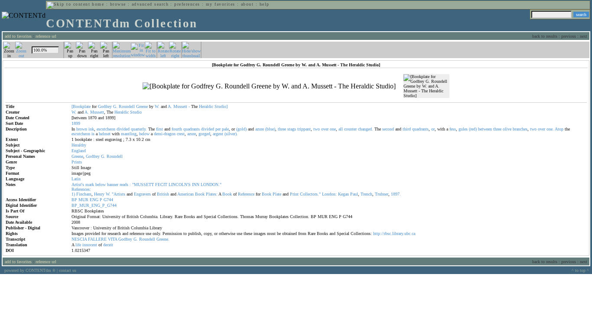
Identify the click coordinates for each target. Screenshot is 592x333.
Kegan (343, 194)
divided (123, 129)
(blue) (270, 129)
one (333, 129)
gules (463, 129)
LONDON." (211, 184)
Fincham (83, 194)
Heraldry (79, 145)
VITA (112, 239)
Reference (246, 194)
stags (291, 129)
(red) (473, 129)
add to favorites (18, 36)
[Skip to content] (68, 4)
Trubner (381, 194)
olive (507, 129)
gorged (204, 133)
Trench (366, 194)
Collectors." (310, 194)
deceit (108, 244)
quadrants (191, 129)
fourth (177, 129)
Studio (136, 112)
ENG (94, 199)
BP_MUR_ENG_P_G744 (94, 205)
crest (181, 133)
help (265, 4)
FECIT (161, 184)
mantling (129, 133)
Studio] (221, 106)
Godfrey (105, 106)
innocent (89, 244)
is (92, 133)
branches (520, 129)
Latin (76, 178)
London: (329, 194)
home (98, 4)
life (78, 244)
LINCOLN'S (180, 184)
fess (452, 129)
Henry (99, 194)
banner (112, 184)
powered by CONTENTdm (29, 270)
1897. (396, 194)
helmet (105, 133)
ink (91, 129)
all (340, 129)
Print (294, 194)
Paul (354, 194)
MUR (83, 199)
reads (124, 184)
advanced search (150, 4)
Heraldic (206, 106)
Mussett (180, 106)
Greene (142, 106)
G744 (108, 199)
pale (225, 129)
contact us (67, 270)
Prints (77, 162)
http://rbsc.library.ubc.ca (394, 233)
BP (74, 199)
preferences (187, 4)
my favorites (220, 4)
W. (157, 106)
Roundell (127, 106)
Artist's (78, 184)
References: (81, 189)
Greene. (162, 239)
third (407, 129)
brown (81, 129)
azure (259, 129)
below (144, 133)
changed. (365, 129)
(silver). (231, 133)
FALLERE (97, 239)
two (316, 129)
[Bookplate (81, 106)
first (159, 129)
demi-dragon (165, 133)
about (247, 4)
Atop (559, 129)
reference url (46, 36)
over (325, 129)
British (163, 194)
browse (118, 4)
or (433, 129)
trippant (304, 129)
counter (350, 129)
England (79, 150)
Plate (277, 194)
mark (89, 184)
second (388, 129)
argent (218, 133)
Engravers (142, 194)
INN (195, 184)
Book (200, 194)
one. (550, 129)
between (485, 129)
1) (73, 194)
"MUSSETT (143, 184)
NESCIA (79, 239)
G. (115, 106)
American (185, 194)
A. (170, 106)
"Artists (118, 194)
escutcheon (106, 129)
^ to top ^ (580, 270)
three (282, 129)
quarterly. (139, 129)
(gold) (241, 129)
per (218, 129)
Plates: (212, 194)
